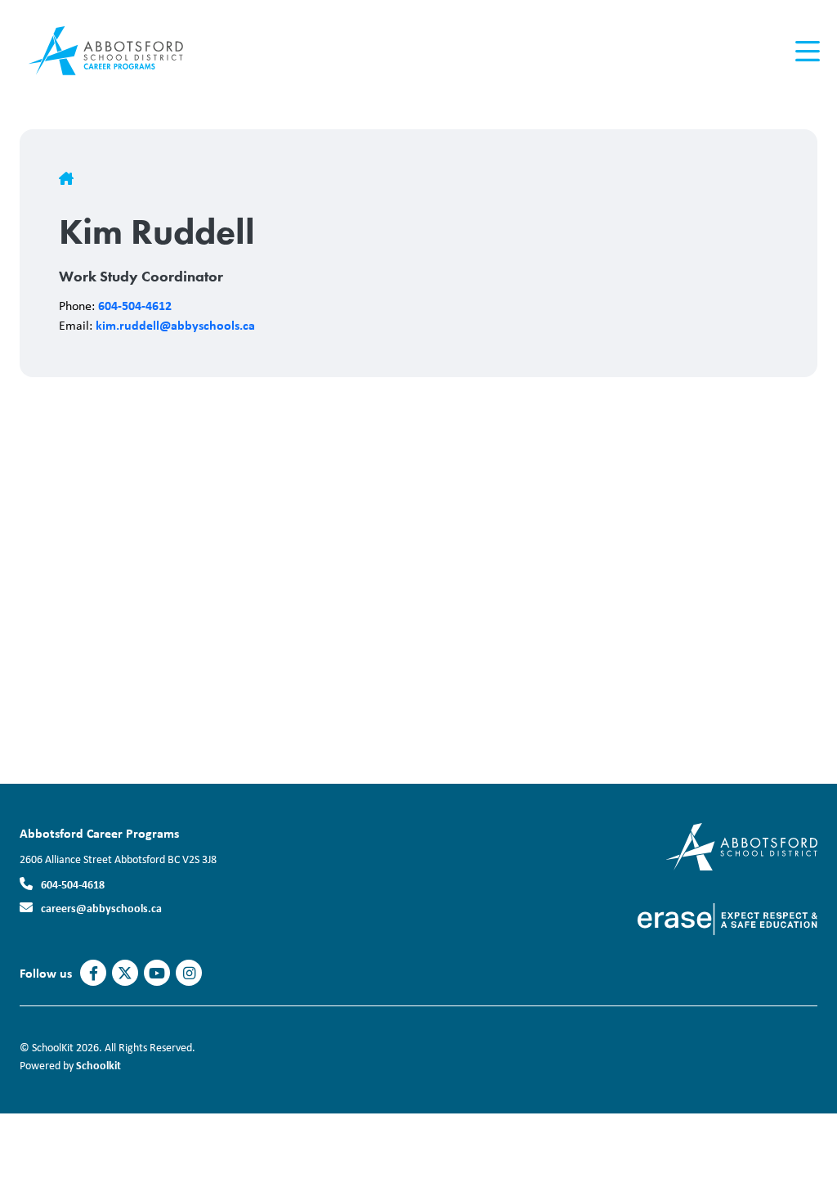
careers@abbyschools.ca (101, 907)
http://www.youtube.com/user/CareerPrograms (157, 973)
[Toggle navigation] (806, 51)
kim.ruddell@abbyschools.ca (175, 325)
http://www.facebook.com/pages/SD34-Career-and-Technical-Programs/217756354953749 (93, 973)
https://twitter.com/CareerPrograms (125, 973)
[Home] (118, 51)
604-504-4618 (73, 884)
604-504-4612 (135, 305)
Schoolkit (98, 1065)
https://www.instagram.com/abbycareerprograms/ (189, 973)
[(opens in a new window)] (741, 845)
